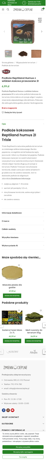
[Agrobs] (12, 352)
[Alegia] (33, 352)
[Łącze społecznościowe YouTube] (12, 410)
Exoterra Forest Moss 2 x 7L (12, 331)
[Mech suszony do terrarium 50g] (34, 317)
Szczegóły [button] (23, 457)
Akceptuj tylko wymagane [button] (23, 452)
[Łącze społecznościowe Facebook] (4, 410)
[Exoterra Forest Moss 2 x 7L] (12, 317)
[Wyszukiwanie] (8, 9)
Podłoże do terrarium (10, 65)
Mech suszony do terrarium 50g (34, 331)
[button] (4, 31)
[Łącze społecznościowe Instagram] (8, 410)
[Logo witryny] (23, 9)
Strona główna (7, 62)
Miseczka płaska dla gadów (12, 286)
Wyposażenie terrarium (25, 62)
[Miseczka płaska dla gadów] (12, 272)
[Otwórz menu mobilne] (3, 9)
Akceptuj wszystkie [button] (23, 447)
